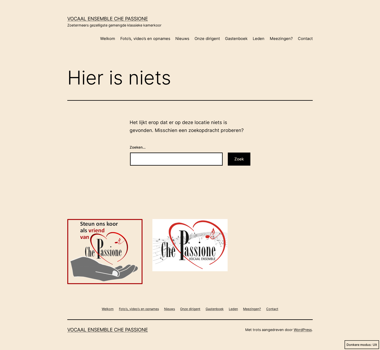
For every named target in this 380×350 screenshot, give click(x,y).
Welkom (107, 38)
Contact (305, 38)
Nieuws (182, 38)
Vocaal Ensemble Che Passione (107, 19)
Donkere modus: (359, 345)
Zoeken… (138, 147)
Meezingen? (281, 38)
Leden (258, 38)
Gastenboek (236, 38)
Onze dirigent (207, 38)
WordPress (303, 330)
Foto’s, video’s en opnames (145, 38)
